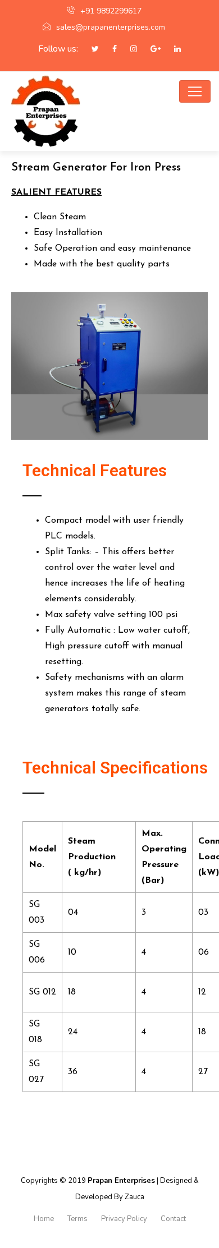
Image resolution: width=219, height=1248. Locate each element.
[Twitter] (89, 49)
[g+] (150, 49)
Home (44, 1219)
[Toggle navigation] (195, 91)
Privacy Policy (124, 1219)
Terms (77, 1219)
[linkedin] (172, 49)
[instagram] (128, 49)
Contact (173, 1219)
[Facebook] (109, 49)
